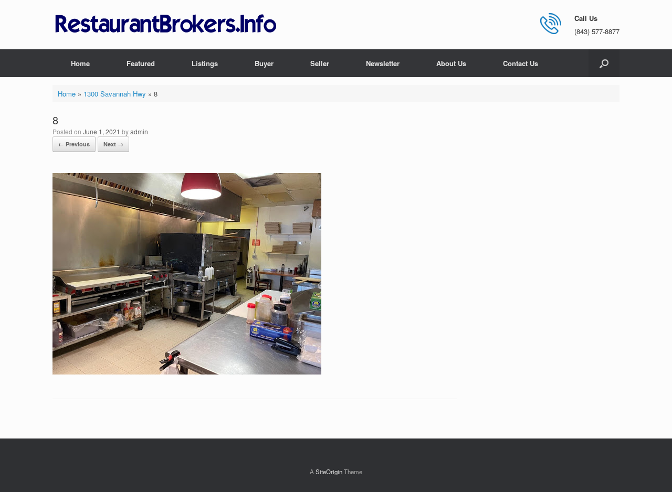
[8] (186, 372)
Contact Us (520, 63)
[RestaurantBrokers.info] (165, 24)
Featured (141, 63)
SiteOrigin (329, 471)
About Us (451, 63)
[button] (604, 63)
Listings (205, 63)
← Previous (74, 144)
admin (139, 131)
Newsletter (383, 63)
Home (80, 63)
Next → (113, 144)
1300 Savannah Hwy (114, 94)
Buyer (264, 63)
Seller (319, 63)
